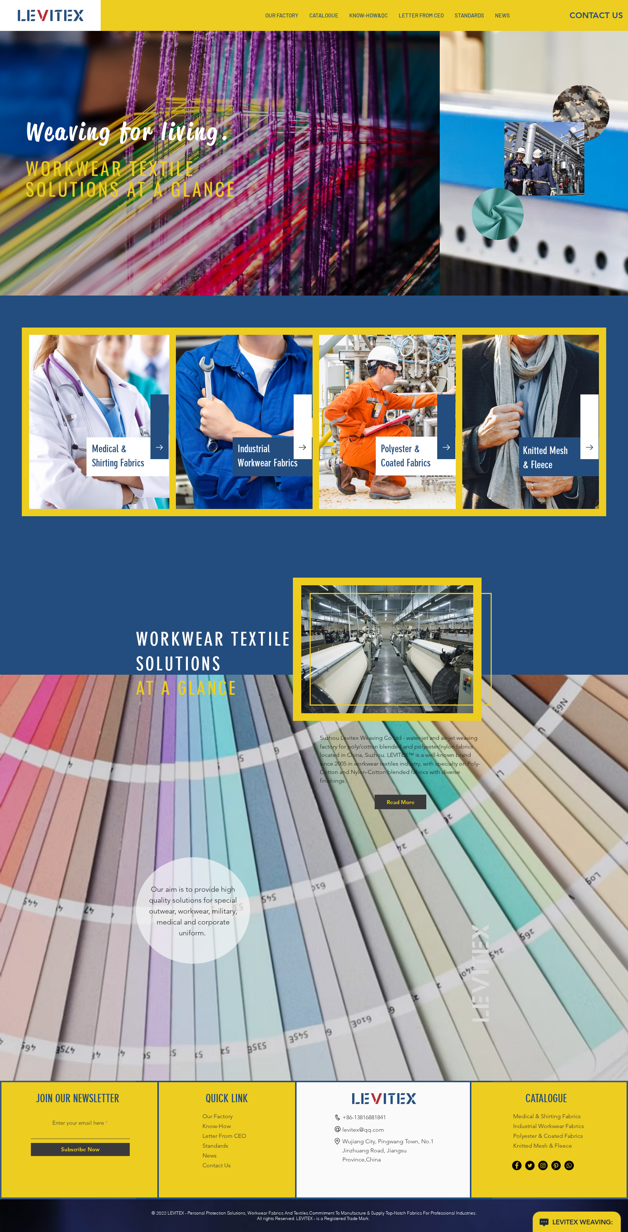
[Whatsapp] (569, 1165)
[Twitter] (530, 1165)
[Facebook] (517, 1165)
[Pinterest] (556, 1165)
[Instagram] (543, 1165)
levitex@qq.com (363, 1129)
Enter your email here (78, 1122)
